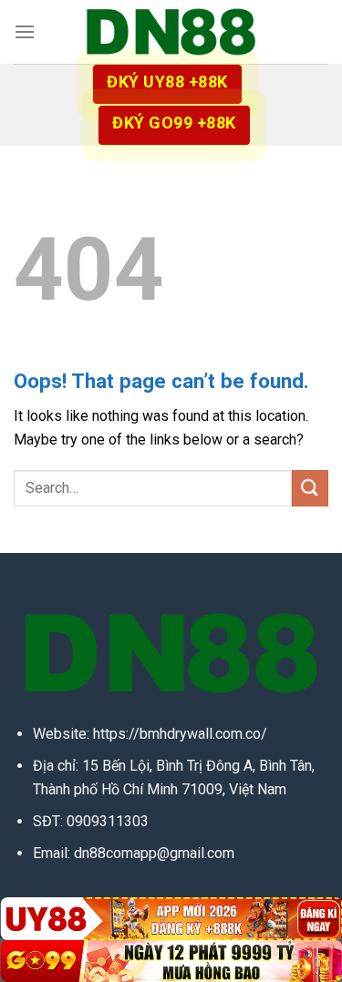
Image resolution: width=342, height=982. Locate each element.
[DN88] (171, 31)
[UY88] (171, 918)
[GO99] (171, 961)
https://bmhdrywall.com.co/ (180, 733)
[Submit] (310, 488)
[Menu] (25, 31)
